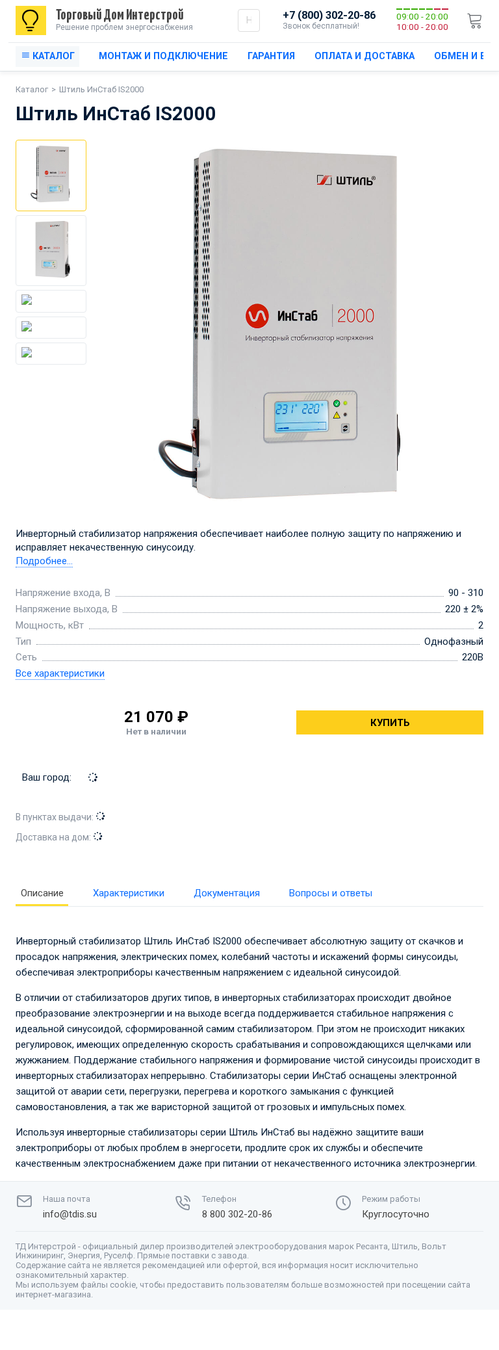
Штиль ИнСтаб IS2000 (101, 89)
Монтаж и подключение (163, 56)
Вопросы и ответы (330, 893)
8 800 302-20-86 (237, 1214)
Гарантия (271, 56)
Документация (227, 893)
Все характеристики (60, 673)
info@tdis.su (70, 1214)
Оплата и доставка (364, 56)
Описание (42, 893)
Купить (390, 723)
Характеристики (128, 893)
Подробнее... (44, 561)
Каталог (32, 89)
